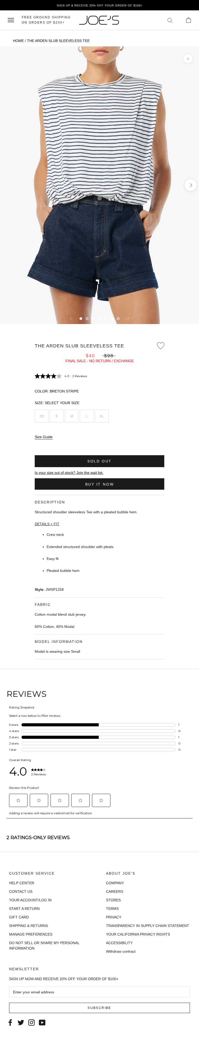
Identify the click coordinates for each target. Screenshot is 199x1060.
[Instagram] (31, 1022)
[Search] (170, 20)
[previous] (8, 185)
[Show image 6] (112, 318)
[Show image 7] (118, 318)
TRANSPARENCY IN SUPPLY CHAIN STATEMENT (147, 926)
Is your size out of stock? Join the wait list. (69, 473)
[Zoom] (188, 58)
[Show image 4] (99, 318)
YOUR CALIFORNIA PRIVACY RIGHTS (138, 934)
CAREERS (114, 891)
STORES (113, 900)
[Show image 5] (105, 318)
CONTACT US (20, 891)
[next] (190, 185)
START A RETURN (24, 909)
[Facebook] (10, 1022)
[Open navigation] (11, 20)
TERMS (112, 909)
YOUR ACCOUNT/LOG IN (30, 900)
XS (41, 416)
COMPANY (115, 883)
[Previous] (71, 318)
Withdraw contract (121, 951)
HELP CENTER (21, 883)
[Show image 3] (93, 318)
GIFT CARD (19, 917)
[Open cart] (188, 20)
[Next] (128, 318)
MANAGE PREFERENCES (30, 934)
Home (18, 41)
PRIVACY (113, 917)
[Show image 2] (87, 318)
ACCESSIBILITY (119, 943)
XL (102, 416)
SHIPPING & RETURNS (28, 926)
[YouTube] (42, 1022)
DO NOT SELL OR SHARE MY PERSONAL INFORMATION (44, 945)
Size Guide (44, 437)
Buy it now (99, 484)
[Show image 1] (81, 318)
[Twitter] (21, 1022)
